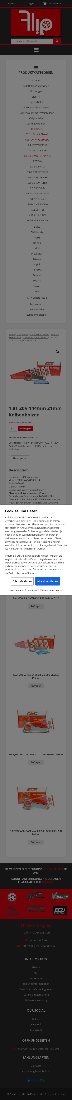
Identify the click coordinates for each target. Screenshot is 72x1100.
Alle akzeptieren (47, 581)
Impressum (31, 589)
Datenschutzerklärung (52, 589)
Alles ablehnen (22, 581)
